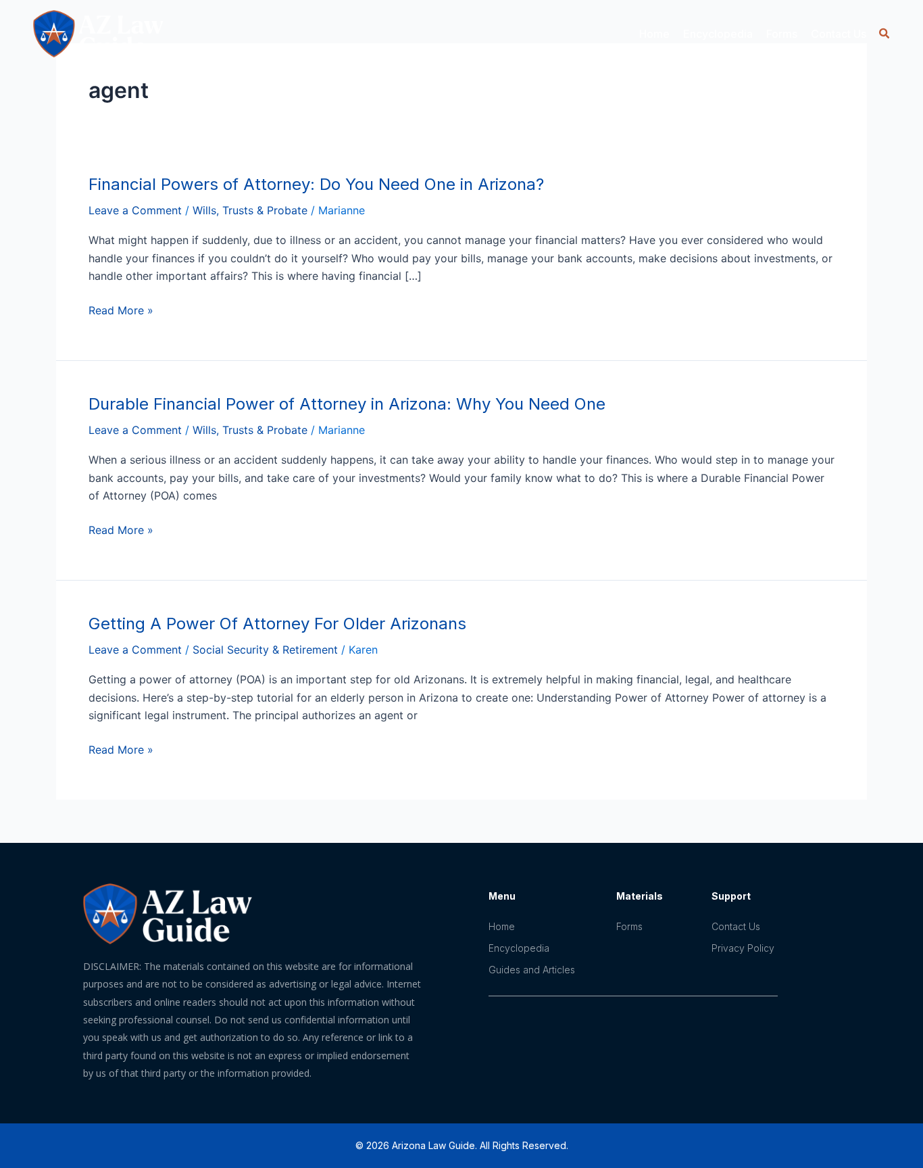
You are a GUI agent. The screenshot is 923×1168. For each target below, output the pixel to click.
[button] (884, 33)
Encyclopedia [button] (718, 34)
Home (654, 34)
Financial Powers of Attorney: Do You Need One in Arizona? (316, 184)
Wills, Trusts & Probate (250, 210)
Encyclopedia (519, 948)
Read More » (121, 310)
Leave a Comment (135, 210)
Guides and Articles (532, 969)
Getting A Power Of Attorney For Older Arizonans (277, 623)
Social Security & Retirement (265, 649)
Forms (781, 34)
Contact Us (838, 34)
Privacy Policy (743, 948)
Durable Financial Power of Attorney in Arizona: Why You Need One (347, 404)
